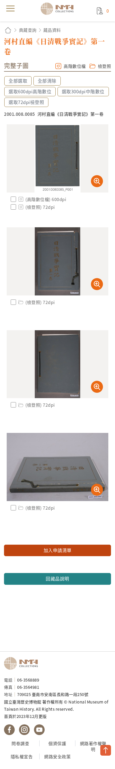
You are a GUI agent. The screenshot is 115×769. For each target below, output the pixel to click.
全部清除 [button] (47, 81)
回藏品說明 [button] (57, 578)
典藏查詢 (28, 30)
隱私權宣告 (22, 756)
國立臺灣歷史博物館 (22, 663)
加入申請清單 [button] (58, 550)
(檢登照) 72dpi (40, 207)
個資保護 (57, 743)
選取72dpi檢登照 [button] (26, 102)
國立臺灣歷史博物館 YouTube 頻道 (39, 729)
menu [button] (10, 8)
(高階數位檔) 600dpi (45, 199)
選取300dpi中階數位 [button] (83, 91)
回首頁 (8, 30)
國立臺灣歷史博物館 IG (24, 729)
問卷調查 (20, 743)
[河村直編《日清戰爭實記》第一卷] (57, 158)
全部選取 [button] (18, 81)
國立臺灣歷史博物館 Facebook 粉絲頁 (9, 729)
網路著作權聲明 (93, 746)
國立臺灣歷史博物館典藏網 (59, 8)
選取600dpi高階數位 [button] (30, 91)
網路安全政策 (57, 756)
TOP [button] (105, 750)
